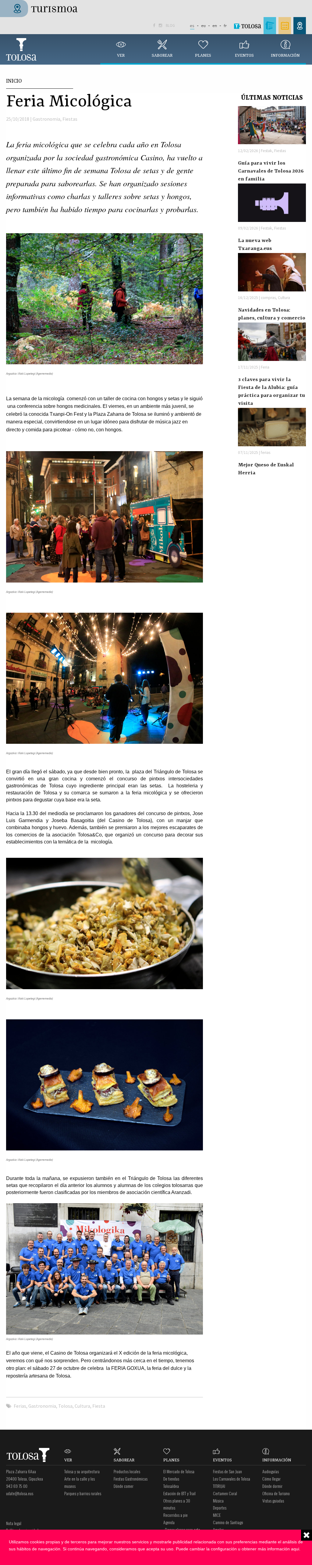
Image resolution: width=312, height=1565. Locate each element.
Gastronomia (46, 119)
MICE (217, 1515)
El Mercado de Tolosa (178, 1471)
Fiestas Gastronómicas (130, 1478)
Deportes (219, 1507)
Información (285, 55)
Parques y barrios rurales (82, 1493)
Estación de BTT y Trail (179, 1493)
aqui (295, 1548)
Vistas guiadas (273, 1500)
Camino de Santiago (228, 1522)
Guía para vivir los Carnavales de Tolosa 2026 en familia (271, 171)
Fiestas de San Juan (227, 1471)
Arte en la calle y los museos (79, 1482)
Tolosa (21, 49)
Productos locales (127, 1471)
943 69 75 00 (16, 1486)
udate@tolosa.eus (19, 1493)
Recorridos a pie (175, 1515)
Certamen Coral (225, 1493)
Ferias (20, 1406)
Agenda (169, 1522)
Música (218, 1500)
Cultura (82, 1406)
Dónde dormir (272, 1486)
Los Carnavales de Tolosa (231, 1478)
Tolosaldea (171, 1486)
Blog (170, 25)
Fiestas (69, 119)
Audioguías (270, 1471)
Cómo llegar (271, 1478)
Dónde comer (123, 1486)
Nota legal (13, 1523)
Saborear (162, 55)
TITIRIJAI (219, 1486)
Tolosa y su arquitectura (82, 1471)
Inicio (14, 81)
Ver (121, 55)
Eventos (244, 55)
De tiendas (171, 1478)
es (192, 25)
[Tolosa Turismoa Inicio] (44, 8)
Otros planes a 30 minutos (176, 1504)
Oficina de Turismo (276, 1493)
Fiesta (98, 1406)
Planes (203, 55)
